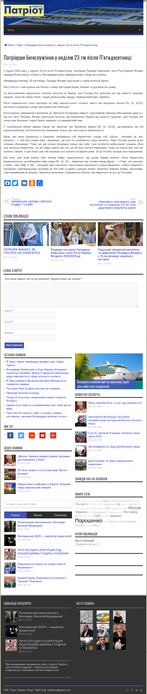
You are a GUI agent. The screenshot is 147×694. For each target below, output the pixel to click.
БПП (77, 508)
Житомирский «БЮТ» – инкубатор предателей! (45, 536)
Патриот (80, 525)
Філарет (100, 508)
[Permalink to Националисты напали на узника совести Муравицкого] (10, 573)
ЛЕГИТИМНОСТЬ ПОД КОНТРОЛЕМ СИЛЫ (114, 447)
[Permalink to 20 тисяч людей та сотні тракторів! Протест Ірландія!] (10, 479)
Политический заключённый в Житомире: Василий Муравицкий (40, 614)
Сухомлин (130, 521)
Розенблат (128, 501)
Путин (78, 516)
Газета (112, 521)
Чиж (103, 516)
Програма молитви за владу (23, 393)
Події (20, 45)
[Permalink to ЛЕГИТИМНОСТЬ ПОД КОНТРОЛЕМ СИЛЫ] (81, 455)
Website (9, 332)
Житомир (130, 512)
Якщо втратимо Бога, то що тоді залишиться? (115, 402)
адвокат (116, 516)
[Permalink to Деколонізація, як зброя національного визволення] (81, 469)
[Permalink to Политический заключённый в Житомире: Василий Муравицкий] (10, 531)
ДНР (105, 521)
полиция (132, 504)
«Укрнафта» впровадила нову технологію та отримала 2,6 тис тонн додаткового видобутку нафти (113, 203)
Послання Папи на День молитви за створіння (33, 388)
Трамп (98, 501)
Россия (134, 508)
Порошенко (88, 521)
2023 (90, 516)
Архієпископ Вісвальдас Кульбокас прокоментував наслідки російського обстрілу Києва (115, 420)
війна (96, 525)
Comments (61, 515)
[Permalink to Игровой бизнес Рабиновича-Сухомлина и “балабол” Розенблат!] (10, 586)
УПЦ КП (92, 504)
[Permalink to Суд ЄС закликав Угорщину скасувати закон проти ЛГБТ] (81, 442)
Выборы (118, 512)
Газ (138, 504)
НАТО (100, 504)
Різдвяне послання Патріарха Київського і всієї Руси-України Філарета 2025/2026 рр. (71, 253)
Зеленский (80, 501)
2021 (84, 516)
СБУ (107, 508)
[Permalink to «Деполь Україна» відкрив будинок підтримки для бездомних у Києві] (10, 465)
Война (138, 501)
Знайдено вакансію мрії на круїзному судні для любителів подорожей (103, 384)
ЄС (126, 508)
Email (8, 321)
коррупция (109, 504)
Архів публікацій (84, 540)
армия (89, 525)
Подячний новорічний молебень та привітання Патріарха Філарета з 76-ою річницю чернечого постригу (120, 254)
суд (118, 504)
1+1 (89, 508)
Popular (15, 515)
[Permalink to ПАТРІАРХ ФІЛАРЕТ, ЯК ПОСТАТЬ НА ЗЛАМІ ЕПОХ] (26, 245)
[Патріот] (24, 15)
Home (10, 45)
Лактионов (116, 501)
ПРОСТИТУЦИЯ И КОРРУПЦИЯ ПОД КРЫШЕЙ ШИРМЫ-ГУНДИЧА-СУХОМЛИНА (43, 644)
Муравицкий (99, 512)
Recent (38, 515)
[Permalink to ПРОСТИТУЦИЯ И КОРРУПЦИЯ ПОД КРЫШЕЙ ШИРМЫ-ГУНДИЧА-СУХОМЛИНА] (10, 559)
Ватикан (90, 501)
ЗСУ (90, 512)
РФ (107, 516)
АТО (94, 508)
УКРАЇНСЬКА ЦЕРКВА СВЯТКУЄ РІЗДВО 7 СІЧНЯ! (31, 202)
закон (124, 504)
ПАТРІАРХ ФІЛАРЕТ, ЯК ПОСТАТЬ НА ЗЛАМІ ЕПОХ (22, 251)
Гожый (106, 500)
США (97, 516)
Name (8, 310)
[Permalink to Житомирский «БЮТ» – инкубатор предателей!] (10, 545)
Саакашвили (117, 508)
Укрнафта (81, 504)
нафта (83, 508)
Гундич (110, 512)
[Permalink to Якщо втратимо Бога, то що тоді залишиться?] (81, 411)
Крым (120, 521)
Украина (81, 512)
